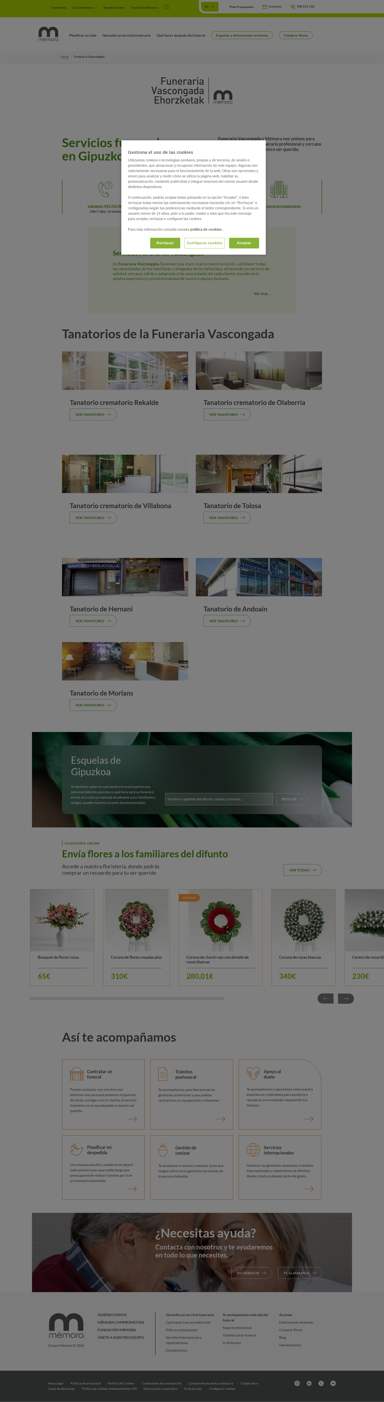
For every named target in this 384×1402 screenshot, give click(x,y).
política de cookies (206, 229)
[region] (193, 197)
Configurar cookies (204, 243)
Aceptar (244, 243)
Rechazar (165, 243)
